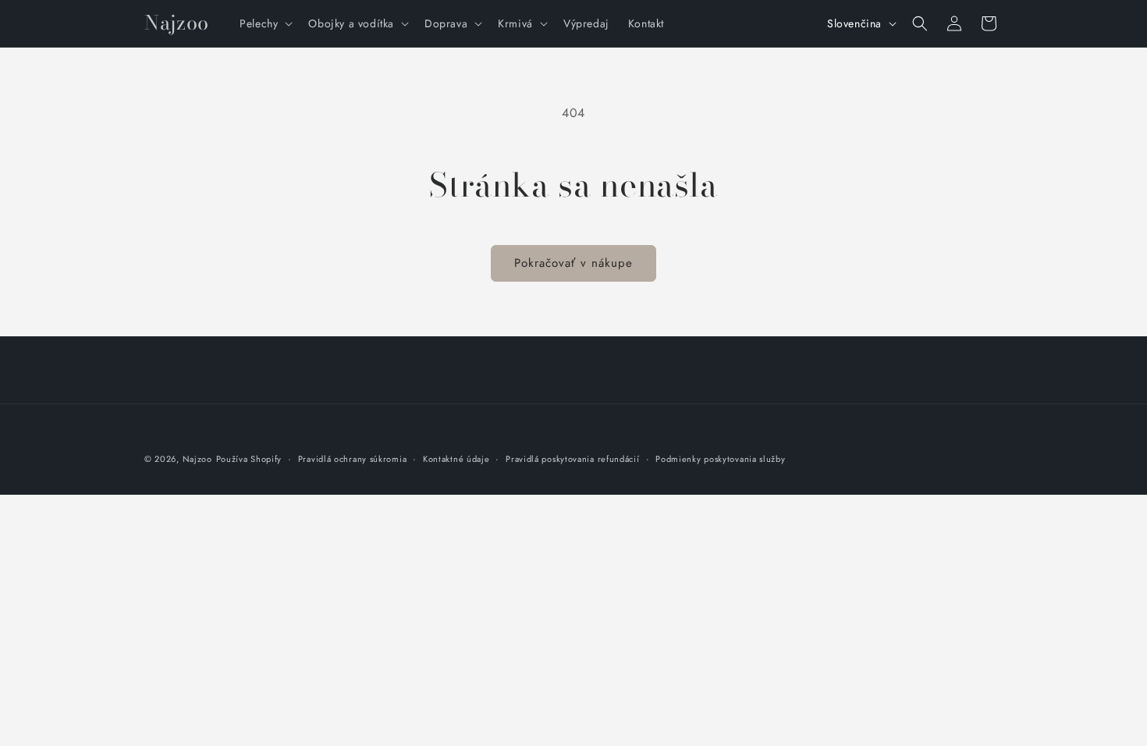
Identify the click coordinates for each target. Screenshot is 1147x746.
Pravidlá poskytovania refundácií (572, 459)
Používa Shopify (249, 459)
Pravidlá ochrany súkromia (352, 459)
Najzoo (197, 459)
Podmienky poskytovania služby (720, 459)
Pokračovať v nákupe (573, 263)
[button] (264, 23)
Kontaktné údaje (456, 459)
